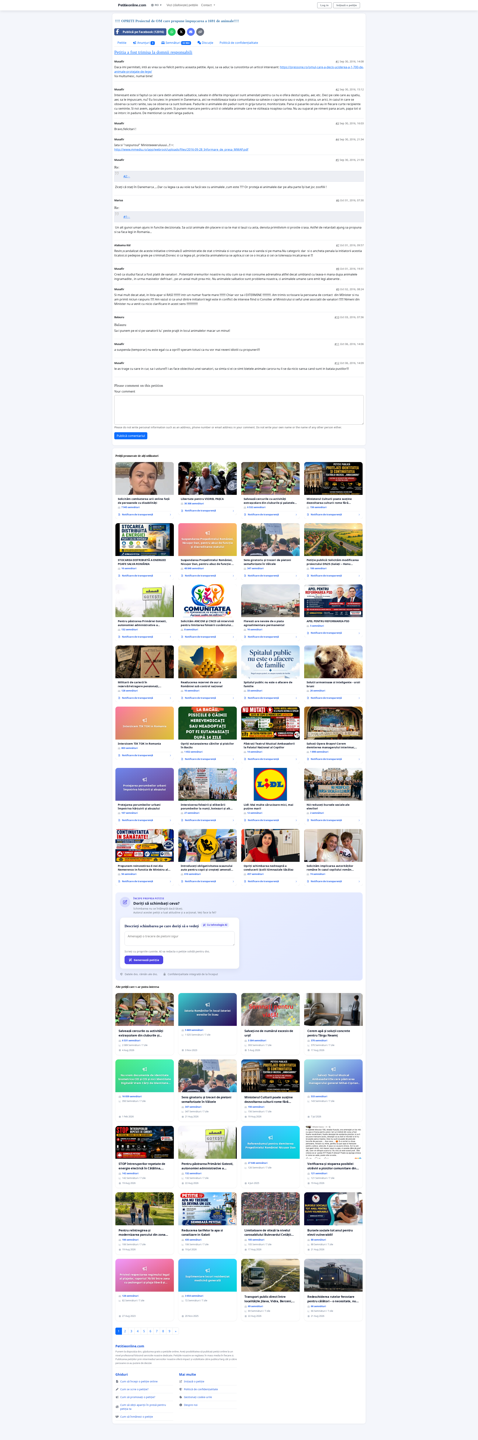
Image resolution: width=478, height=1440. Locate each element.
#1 (337, 61)
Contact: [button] (207, 5)
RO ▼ (158, 5)
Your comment (124, 391)
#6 (337, 200)
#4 (337, 139)
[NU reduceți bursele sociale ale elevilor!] (333, 796)
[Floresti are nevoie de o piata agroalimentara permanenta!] (270, 612)
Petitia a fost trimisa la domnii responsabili (153, 52)
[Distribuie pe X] (181, 32)
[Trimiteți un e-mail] (191, 32)
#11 (337, 344)
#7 (337, 245)
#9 (337, 289)
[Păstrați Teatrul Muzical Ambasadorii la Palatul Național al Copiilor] (270, 735)
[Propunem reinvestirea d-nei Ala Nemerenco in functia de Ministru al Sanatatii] (144, 857)
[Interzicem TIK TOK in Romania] (144, 733)
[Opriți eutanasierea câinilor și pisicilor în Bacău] (207, 735)
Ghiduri (121, 1374)
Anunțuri (144, 43)
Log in (324, 5)
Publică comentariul (131, 436)
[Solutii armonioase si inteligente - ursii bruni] (333, 673)
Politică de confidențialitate (239, 43)
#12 (337, 363)
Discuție (207, 43)
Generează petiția (146, 960)
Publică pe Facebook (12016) (143, 32)
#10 (337, 317)
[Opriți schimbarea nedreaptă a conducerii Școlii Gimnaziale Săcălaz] (270, 857)
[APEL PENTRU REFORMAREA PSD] (333, 610)
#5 (337, 160)
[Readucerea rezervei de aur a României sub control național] (207, 673)
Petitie (121, 43)
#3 (337, 123)
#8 (337, 268)
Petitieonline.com (132, 5)
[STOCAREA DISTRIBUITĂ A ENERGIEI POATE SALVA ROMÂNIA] (144, 551)
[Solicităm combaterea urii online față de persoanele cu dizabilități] (144, 490)
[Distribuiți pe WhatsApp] (172, 32)
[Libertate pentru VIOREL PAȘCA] (207, 488)
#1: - (126, 217)
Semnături (177, 43)
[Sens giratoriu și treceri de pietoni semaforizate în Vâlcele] (270, 551)
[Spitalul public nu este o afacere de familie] (270, 673)
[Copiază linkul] (200, 32)
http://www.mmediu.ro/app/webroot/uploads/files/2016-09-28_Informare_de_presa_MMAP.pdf (181, 149)
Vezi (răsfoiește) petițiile (182, 5)
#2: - (126, 176)
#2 (337, 89)
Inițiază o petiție (346, 5)
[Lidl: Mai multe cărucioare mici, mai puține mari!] (270, 796)
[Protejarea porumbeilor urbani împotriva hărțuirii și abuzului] (144, 796)
